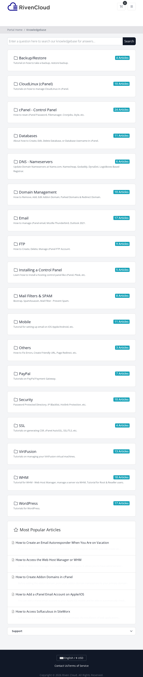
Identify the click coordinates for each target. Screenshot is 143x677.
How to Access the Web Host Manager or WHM (69, 563)
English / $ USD (73, 658)
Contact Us (61, 665)
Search (129, 41)
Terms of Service (78, 665)
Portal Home (15, 30)
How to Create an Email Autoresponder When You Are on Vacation (67, 545)
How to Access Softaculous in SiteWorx (67, 614)
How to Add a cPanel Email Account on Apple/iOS (70, 597)
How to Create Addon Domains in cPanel (71, 580)
